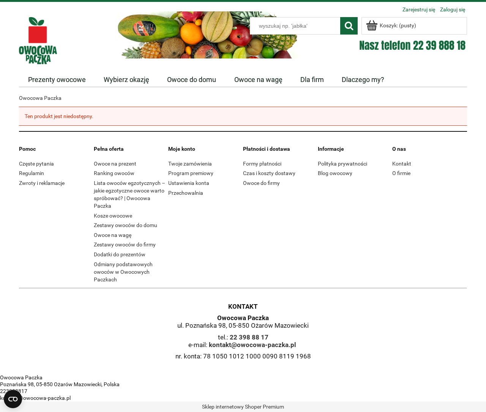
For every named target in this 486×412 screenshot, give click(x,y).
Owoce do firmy (261, 183)
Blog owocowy (335, 173)
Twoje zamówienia (190, 164)
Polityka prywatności (342, 164)
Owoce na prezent (115, 164)
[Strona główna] (38, 39)
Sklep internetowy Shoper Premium (243, 407)
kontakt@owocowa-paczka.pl (252, 345)
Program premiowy (190, 173)
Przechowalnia (185, 193)
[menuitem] (57, 80)
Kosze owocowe (113, 216)
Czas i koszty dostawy (269, 173)
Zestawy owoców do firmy (125, 245)
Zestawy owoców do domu (125, 225)
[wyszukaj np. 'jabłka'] (349, 26)
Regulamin (31, 173)
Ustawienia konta (188, 183)
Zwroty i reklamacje (42, 183)
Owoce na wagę (112, 235)
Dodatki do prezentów (119, 254)
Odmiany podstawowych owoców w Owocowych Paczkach (123, 272)
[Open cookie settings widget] (13, 399)
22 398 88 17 (249, 337)
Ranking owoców (114, 173)
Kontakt (401, 164)
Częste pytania (36, 164)
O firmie (401, 173)
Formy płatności (262, 164)
